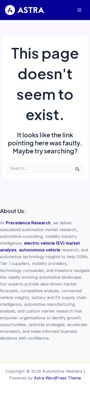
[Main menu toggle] (79, 10)
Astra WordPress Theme (57, 377)
